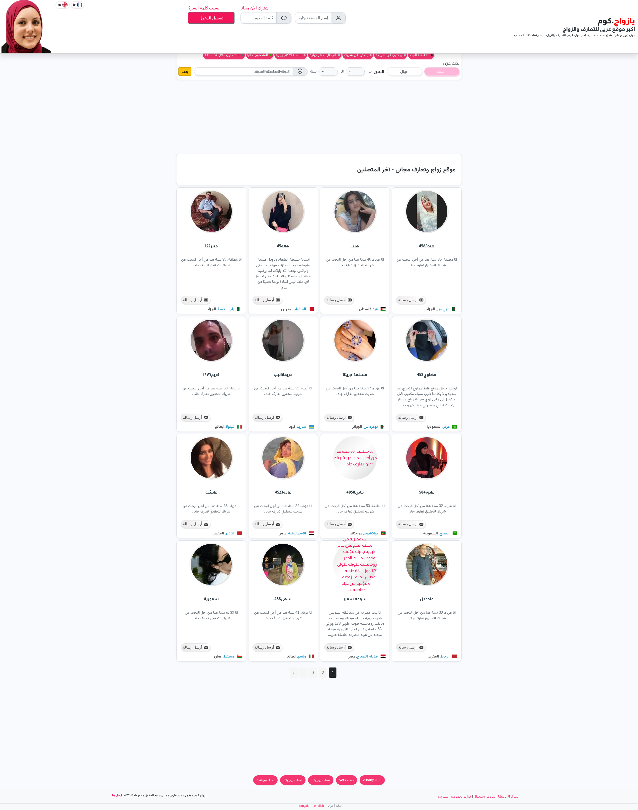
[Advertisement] (319, 117)
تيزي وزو (443, 309)
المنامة (300, 309)
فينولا (230, 426)
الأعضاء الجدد (419, 55)
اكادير (230, 533)
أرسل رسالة (407, 300)
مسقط (229, 656)
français (304, 806)
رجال (403, 72)
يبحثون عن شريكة (389, 55)
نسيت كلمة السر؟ (204, 8)
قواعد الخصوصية (461, 796)
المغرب (218, 533)
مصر (283, 533)
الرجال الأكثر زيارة (323, 55)
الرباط (445, 656)
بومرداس (371, 426)
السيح (444, 533)
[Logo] (26, 26)
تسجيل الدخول (211, 18)
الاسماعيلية (297, 533)
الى (341, 71)
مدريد (301, 426)
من (369, 71)
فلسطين (364, 309)
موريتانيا (355, 533)
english (319, 806)
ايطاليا (219, 426)
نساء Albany (372, 780)
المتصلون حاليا (257, 55)
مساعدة (443, 796)
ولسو (302, 656)
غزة (375, 309)
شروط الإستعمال (484, 796)
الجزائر (430, 309)
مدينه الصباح (367, 656)
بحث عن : (451, 63)
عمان (218, 656)
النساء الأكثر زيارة (289, 55)
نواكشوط (371, 533)
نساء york (346, 780)
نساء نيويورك (321, 780)
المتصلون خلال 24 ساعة (221, 55)
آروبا (292, 426)
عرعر (446, 426)
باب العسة (226, 309)
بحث (185, 72)
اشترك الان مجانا (255, 8)
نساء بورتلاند (265, 780)
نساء (440, 72)
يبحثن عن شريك (356, 55)
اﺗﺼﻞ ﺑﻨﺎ (117, 795)
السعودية (433, 426)
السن (379, 71)
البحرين (287, 309)
